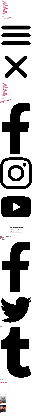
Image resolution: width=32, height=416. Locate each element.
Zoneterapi (5, 11)
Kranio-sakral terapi (6, 12)
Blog (2, 15)
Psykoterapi (5, 10)
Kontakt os (3, 16)
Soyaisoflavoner (5, 395)
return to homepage (18, 229)
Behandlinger (4, 1)
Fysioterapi (5, 3)
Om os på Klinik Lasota (7, 17)
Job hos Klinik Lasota (6, 18)
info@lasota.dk (4, 238)
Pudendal (3, 404)
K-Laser (4, 7)
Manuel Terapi (5, 5)
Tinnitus (2, 413)
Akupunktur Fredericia (3, 382)
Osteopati (5, 2)
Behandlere (3, 13)
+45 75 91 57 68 (4, 237)
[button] (16, 51)
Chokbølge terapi (6, 8)
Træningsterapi (5, 9)
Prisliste (3, 14)
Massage (4, 6)
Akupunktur (5, 4)
